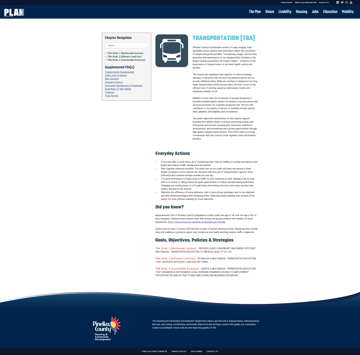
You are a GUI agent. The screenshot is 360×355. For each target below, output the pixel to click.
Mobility (348, 12)
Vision (269, 12)
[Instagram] (347, 2)
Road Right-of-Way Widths (118, 89)
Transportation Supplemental (119, 72)
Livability (285, 12)
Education (330, 12)
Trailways (109, 92)
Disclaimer (196, 351)
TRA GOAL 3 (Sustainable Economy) (125, 60)
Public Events (286, 2)
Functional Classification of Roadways (123, 85)
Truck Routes (111, 95)
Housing (301, 12)
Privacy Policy (179, 351)
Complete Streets (114, 82)
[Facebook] (338, 2)
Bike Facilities (112, 79)
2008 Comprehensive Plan (306, 2)
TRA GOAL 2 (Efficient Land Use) (123, 56)
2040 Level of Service (116, 75)
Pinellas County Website (154, 351)
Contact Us (324, 2)
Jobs (315, 12)
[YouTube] (351, 2)
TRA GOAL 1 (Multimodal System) (124, 53)
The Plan (255, 12)
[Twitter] (343, 2)
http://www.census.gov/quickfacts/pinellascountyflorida (197, 222)
